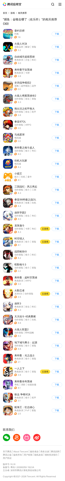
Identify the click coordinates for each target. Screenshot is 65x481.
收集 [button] (27, 202)
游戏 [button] (12, 13)
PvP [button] (27, 410)
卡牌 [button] (27, 72)
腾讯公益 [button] (7, 454)
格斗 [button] (27, 150)
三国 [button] (34, 189)
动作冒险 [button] (18, 98)
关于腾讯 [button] (7, 451)
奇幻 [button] (34, 150)
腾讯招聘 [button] (55, 451)
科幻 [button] (34, 59)
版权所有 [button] (17, 454)
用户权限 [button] (28, 454)
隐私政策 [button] (38, 454)
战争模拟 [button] (25, 85)
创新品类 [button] (18, 46)
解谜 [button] (27, 46)
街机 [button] (23, 176)
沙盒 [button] (27, 59)
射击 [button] (27, 98)
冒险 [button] (34, 46)
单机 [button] (16, 384)
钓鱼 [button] (16, 33)
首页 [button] (5, 13)
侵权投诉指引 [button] (51, 454)
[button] (12, 4)
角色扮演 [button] (18, 59)
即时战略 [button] (29, 332)
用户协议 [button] (7, 458)
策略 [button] (16, 85)
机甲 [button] (34, 111)
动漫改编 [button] (31, 384)
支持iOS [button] (18, 293)
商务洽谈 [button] (44, 451)
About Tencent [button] (20, 451)
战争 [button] (34, 85)
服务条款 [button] (34, 451)
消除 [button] (23, 384)
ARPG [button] (28, 124)
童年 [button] (29, 176)
